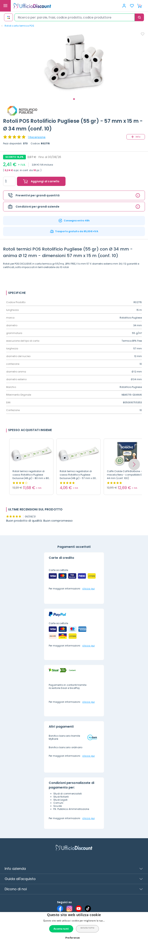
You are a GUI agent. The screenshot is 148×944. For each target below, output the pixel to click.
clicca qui (88, 588)
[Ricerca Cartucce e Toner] (8, 17)
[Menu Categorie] (5, 6)
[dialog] (74, 928)
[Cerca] (139, 17)
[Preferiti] (132, 6)
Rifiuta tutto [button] (87, 928)
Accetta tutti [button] (61, 928)
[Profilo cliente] (124, 6)
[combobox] (74, 17)
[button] (134, 464)
